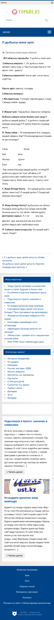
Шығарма (12, 391)
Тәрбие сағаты (14, 388)
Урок (27, 575)
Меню (4, 3)
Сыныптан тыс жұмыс (18, 385)
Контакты (27, 598)
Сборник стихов (27, 587)
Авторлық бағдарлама (18, 358)
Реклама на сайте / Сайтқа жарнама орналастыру (27, 603)
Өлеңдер (11, 398)
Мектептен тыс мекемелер (20, 375)
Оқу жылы (12, 378)
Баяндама (12, 365)
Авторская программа (27, 570)
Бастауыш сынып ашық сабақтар (21, 52)
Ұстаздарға (12, 362)
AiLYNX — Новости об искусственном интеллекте (30, 613)
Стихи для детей (15, 381)
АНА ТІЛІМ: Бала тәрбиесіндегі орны (25, 342)
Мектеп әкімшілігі (15, 371)
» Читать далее (15, 472)
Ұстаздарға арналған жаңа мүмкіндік (25, 306)
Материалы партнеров (27, 592)
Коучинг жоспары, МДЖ (19, 368)
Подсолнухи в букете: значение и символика (25, 423)
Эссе (10, 394)
